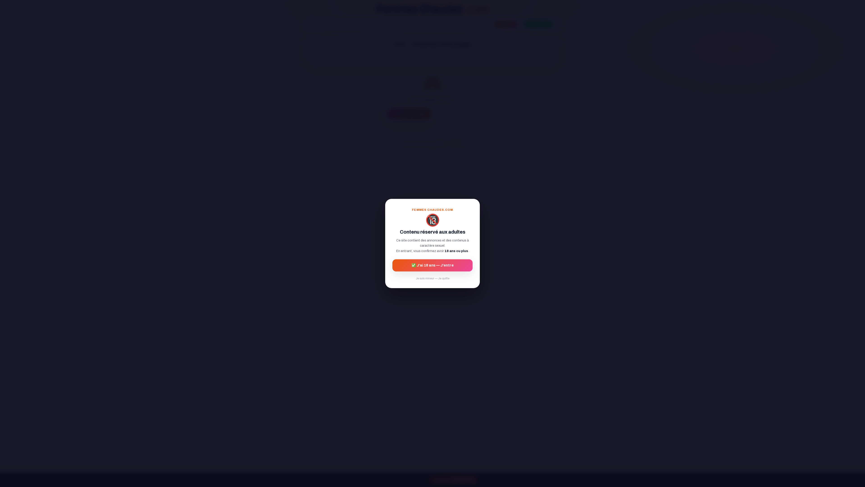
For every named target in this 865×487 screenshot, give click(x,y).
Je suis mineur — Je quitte (432, 278)
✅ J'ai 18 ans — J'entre (432, 265)
